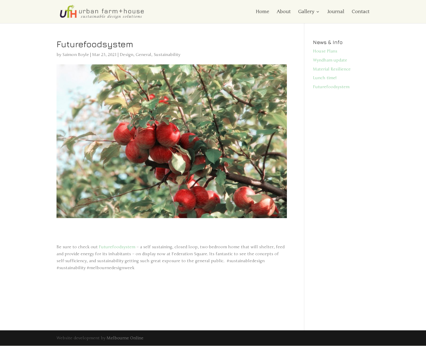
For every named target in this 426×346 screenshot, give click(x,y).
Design (126, 54)
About (284, 12)
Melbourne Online (125, 338)
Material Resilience (332, 69)
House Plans (325, 51)
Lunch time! (325, 77)
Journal (335, 12)
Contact (360, 12)
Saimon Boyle (75, 54)
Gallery (306, 12)
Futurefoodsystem (117, 246)
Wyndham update (330, 60)
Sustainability (167, 54)
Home (262, 12)
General (143, 54)
